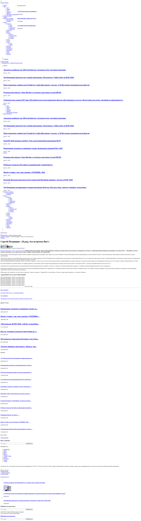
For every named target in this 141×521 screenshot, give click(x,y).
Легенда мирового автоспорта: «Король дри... (19, 346)
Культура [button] (8, 197)
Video (7, 51)
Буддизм (11, 38)
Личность (8, 47)
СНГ (7, 8)
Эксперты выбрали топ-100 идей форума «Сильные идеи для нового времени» (35, 70)
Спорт (8, 39)
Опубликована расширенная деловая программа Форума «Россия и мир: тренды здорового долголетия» (45, 187)
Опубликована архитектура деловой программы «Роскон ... (16, 365)
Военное (8, 46)
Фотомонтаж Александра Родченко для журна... (20, 339)
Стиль (8, 42)
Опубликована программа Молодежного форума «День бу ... (16, 429)
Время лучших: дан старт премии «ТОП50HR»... (20, 316)
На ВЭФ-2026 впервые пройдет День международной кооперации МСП (32, 141)
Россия (5, 5)
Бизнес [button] (5, 152)
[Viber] (10, 247)
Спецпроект (9, 48)
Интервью (9, 50)
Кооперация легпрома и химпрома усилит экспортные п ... (16, 386)
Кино (10, 25)
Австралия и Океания (11, 14)
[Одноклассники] (3, 247)
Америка (8, 11)
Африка (8, 13)
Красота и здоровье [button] (8, 191)
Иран (5, 453)
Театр (10, 26)
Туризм (8, 41)
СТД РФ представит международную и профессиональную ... (17, 358)
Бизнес (5, 17)
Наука (7, 31)
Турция (5, 460)
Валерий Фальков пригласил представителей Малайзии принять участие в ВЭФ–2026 (38, 180)
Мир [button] (5, 104)
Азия (7, 10)
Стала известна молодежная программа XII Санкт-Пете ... (16, 379)
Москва (5, 454)
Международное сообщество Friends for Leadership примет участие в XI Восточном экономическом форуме (47, 85)
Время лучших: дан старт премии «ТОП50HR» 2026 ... (15, 422)
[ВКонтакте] (1, 247)
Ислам (11, 34)
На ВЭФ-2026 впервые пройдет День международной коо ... (16, 372)
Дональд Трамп (7, 456)
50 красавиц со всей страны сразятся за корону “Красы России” (16, 298)
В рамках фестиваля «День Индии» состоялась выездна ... (16, 400)
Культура (8, 23)
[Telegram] (5, 247)
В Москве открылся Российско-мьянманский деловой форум (28, 165)
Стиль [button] (8, 215)
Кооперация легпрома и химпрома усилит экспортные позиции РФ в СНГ (33, 148)
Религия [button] (8, 206)
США (5, 450)
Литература (12, 27)
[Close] (1, 1)
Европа (8, 9)
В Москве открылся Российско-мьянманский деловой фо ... (16, 407)
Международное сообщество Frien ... (27, 18)
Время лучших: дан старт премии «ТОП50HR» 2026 (24, 172)
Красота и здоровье (8, 18)
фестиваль (6, 458)
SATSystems (16, 513)
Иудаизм (11, 37)
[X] (8, 247)
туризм (5, 461)
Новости (8, 54)
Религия (8, 33)
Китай (5, 452)
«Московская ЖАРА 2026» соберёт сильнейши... (20, 324)
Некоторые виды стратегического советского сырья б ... (16, 393)
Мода (10, 43)
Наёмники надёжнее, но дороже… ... (10, 415)
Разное (5, 22)
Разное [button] (5, 195)
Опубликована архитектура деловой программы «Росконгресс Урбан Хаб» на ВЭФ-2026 (39, 77)
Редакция (6, 59)
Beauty (11, 45)
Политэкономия (8, 15)
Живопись (12, 29)
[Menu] (1, 63)
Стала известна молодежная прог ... (26, 25)
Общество (9, 30)
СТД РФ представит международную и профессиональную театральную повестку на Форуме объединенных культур (34, 493)
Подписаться (4, 232)
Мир (5, 6)
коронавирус (7, 449)
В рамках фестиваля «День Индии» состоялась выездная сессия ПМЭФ (32, 92)
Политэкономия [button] (8, 113)
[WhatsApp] (12, 247)
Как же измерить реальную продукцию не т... (19, 331)
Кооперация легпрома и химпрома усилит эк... (19, 309)
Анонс (8, 52)
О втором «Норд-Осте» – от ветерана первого (12, 292)
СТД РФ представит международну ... (27, 11)
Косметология (10, 19)
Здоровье (8, 21)
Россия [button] (5, 65)
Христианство (13, 35)
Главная (3, 236)
